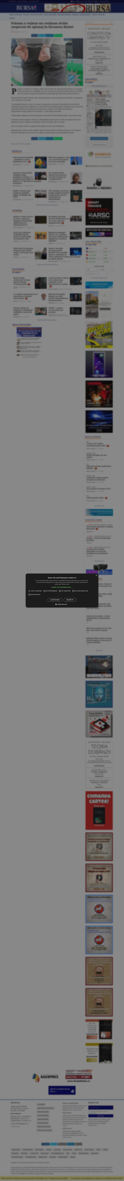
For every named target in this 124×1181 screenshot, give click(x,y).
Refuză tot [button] (70, 600)
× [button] (96, 575)
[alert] (62, 590)
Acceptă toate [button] (55, 600)
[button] (62, 587)
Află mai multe (65, 584)
